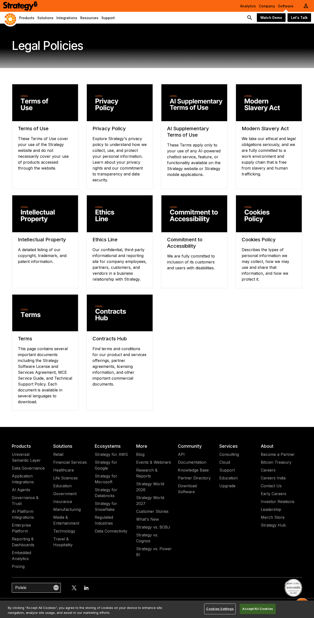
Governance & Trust (25, 500)
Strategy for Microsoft (106, 479)
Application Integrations (23, 479)
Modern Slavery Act (265, 128)
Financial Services (70, 462)
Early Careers (273, 493)
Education (62, 485)
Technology (64, 531)
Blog (140, 454)
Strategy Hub (273, 525)
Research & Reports (146, 473)
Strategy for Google (106, 465)
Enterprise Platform (21, 528)
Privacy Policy (109, 128)
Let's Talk (299, 17)
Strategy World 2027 (150, 500)
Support (227, 470)
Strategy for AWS (111, 454)
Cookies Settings (220, 609)
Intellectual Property (42, 240)
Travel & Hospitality (63, 541)
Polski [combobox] (20, 587)
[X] (74, 587)
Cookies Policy (259, 240)
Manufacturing (67, 509)
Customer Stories (152, 511)
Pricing (18, 566)
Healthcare (63, 470)
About (267, 446)
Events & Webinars (153, 462)
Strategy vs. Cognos (147, 537)
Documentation (192, 462)
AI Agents (21, 489)
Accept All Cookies (257, 609)
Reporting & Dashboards (23, 541)
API (181, 454)
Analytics (248, 6)
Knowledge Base (193, 470)
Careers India (273, 477)
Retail (58, 454)
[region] (157, 609)
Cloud (224, 462)
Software (285, 6)
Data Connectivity (111, 531)
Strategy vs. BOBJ (153, 527)
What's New (147, 519)
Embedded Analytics (21, 555)
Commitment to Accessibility (184, 243)
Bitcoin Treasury (276, 462)
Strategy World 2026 (150, 486)
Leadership (271, 509)
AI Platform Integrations (23, 514)
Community (190, 446)
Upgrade (227, 485)
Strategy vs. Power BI (154, 551)
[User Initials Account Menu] (306, 6)
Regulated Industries (104, 520)
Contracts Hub (109, 339)
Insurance (62, 501)
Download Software (187, 488)
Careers (268, 470)
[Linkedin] (86, 587)
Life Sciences (65, 477)
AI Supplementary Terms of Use (188, 132)
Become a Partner (278, 454)
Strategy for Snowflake (106, 506)
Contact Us (271, 485)
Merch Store (273, 517)
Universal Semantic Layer (26, 457)
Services (228, 446)
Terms (25, 339)
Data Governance (28, 468)
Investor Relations (277, 501)
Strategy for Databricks (106, 492)
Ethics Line (105, 240)
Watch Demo (271, 17)
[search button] (250, 18)
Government (65, 493)
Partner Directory (194, 477)
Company (267, 6)
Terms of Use (33, 128)
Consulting (229, 454)
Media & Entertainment (66, 520)
